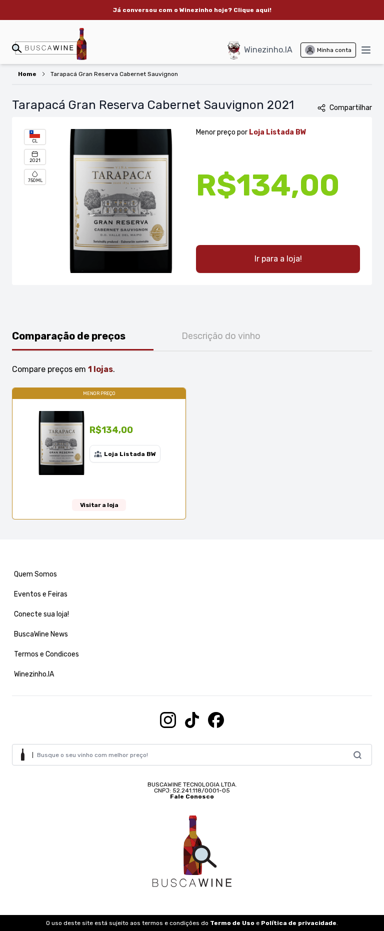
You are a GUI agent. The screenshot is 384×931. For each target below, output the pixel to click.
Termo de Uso (232, 923)
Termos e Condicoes (46, 654)
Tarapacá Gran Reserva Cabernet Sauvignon (114, 74)
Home (27, 74)
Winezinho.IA (268, 49)
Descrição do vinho (221, 336)
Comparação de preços (69, 336)
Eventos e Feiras (41, 594)
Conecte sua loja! (41, 614)
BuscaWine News (41, 634)
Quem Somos (35, 574)
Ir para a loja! (278, 259)
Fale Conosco (192, 796)
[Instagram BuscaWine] (168, 720)
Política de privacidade (298, 923)
